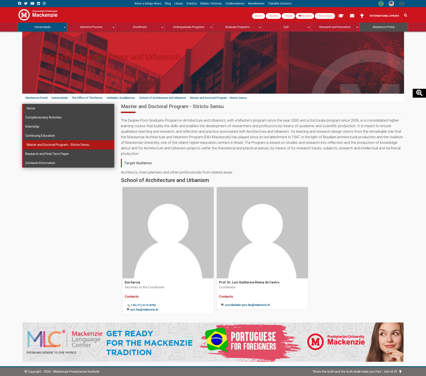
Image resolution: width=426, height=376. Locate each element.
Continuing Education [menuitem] (40, 135)
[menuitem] (148, 3)
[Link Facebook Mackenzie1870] (19, 3)
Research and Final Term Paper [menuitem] (47, 154)
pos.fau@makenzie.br (144, 309)
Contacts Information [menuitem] (40, 163)
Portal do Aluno (325, 16)
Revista (288, 16)
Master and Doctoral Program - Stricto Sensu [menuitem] (58, 144)
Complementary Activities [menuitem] (43, 117)
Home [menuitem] (31, 108)
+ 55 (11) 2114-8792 (143, 305)
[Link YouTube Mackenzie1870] (32, 3)
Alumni (258, 16)
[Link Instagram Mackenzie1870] (44, 3)
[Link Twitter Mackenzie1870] (26, 3)
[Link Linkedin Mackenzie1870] (38, 3)
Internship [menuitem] (32, 126)
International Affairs (384, 15)
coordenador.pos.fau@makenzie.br (247, 305)
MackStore (306, 16)
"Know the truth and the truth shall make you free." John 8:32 (355, 371)
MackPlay (273, 16)
